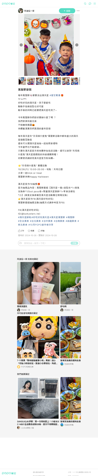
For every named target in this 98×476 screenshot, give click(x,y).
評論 (74, 243)
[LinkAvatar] (21, 10)
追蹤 (68, 10)
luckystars (30, 213)
